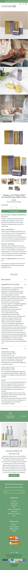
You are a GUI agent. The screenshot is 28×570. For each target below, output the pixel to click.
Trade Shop (14, 511)
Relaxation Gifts (11, 258)
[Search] (23, 4)
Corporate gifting (14, 526)
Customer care (14, 503)
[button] (4, 205)
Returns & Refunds (14, 555)
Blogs (14, 507)
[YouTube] (16, 552)
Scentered (16, 564)
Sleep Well (4, 265)
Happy (13, 263)
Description (6, 279)
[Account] (20, 4)
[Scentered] (8, 6)
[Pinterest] (15, 552)
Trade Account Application (14, 509)
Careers (14, 531)
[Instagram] (11, 552)
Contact (20, 555)
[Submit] (22, 491)
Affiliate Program (14, 529)
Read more (14, 475)
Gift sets (14, 501)
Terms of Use (18, 556)
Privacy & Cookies (11, 556)
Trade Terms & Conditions (14, 513)
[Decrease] (12, 207)
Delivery (4, 348)
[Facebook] (13, 552)
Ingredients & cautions (10, 284)
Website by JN (14, 566)
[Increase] (16, 207)
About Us (14, 524)
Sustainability (14, 505)
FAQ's (14, 515)
